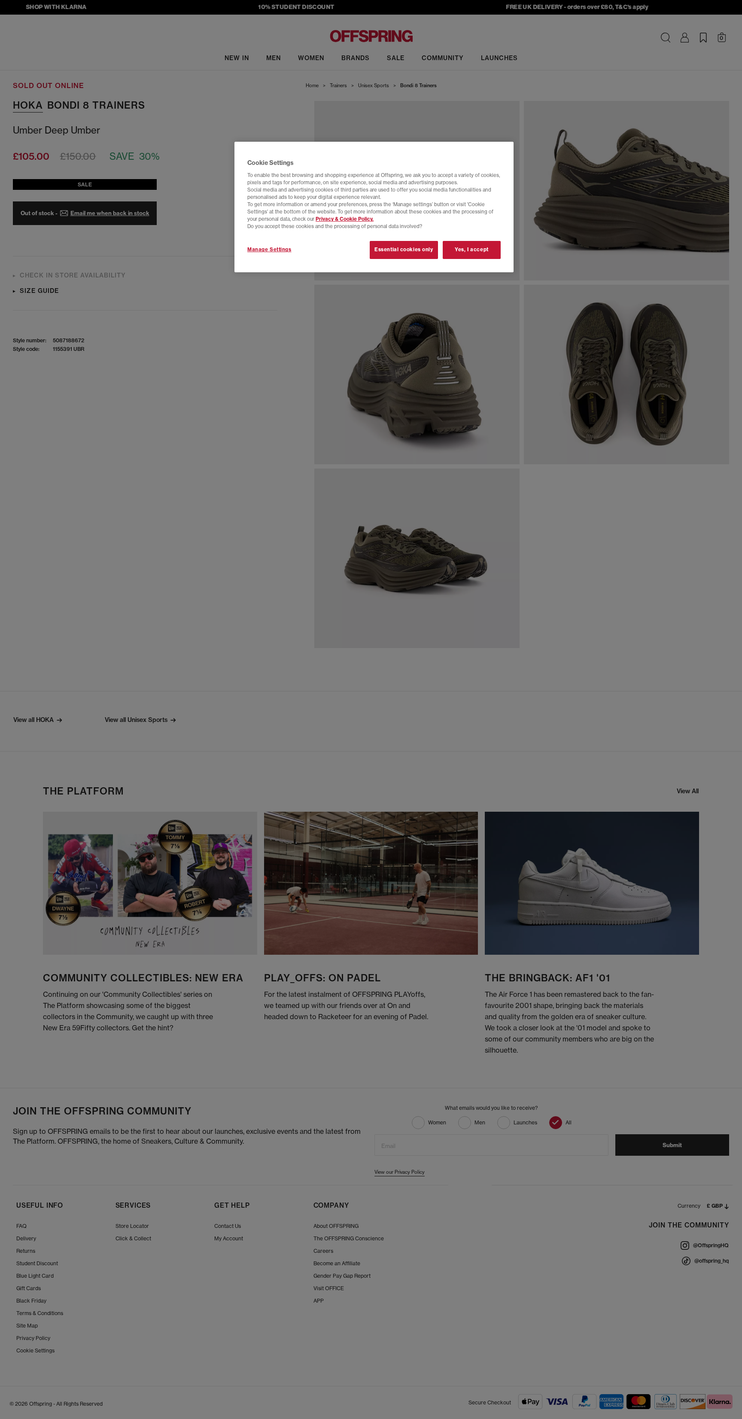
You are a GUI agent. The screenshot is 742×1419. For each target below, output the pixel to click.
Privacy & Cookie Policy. (345, 219)
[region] (374, 207)
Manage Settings (269, 250)
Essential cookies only (403, 250)
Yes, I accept (471, 250)
